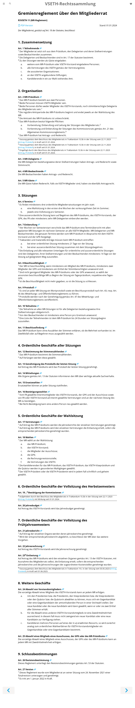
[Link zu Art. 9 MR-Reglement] (36, 287)
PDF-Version (26, 25)
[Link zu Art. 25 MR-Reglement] (106, 636)
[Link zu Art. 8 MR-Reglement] (46, 263)
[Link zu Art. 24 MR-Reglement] (63, 589)
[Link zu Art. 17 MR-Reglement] (41, 421)
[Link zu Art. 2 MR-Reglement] (41, 97)
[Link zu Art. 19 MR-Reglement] (63, 492)
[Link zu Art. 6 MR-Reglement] (34, 201)
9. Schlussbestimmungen (37, 654)
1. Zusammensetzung (35, 42)
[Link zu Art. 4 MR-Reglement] (45, 171)
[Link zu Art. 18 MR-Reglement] (35, 437)
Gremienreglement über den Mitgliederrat (62, 13)
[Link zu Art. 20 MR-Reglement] (41, 505)
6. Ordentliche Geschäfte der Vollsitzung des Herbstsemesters (66, 486)
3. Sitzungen (27, 195)
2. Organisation (30, 91)
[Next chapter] (126, 690)
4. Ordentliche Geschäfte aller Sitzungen (49, 345)
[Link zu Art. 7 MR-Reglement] (39, 224)
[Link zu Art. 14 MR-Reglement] (41, 373)
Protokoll (29, 142)
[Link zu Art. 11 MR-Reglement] (46, 327)
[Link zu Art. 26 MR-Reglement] (50, 660)
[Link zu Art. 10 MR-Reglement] (38, 306)
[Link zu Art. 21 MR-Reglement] (41, 530)
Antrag (22, 142)
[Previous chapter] (9, 690)
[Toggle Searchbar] (10, 3)
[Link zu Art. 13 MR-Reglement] (78, 363)
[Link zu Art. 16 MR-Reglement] (49, 391)
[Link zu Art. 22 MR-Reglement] (44, 546)
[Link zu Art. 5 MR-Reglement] (36, 180)
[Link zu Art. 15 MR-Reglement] (41, 382)
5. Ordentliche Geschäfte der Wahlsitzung (50, 415)
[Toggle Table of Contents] (4, 3)
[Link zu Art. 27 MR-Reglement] (35, 669)
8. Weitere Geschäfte (34, 583)
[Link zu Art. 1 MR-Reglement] (41, 48)
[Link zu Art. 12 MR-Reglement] (66, 351)
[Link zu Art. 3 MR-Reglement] (41, 158)
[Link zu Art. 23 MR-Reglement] (39, 555)
